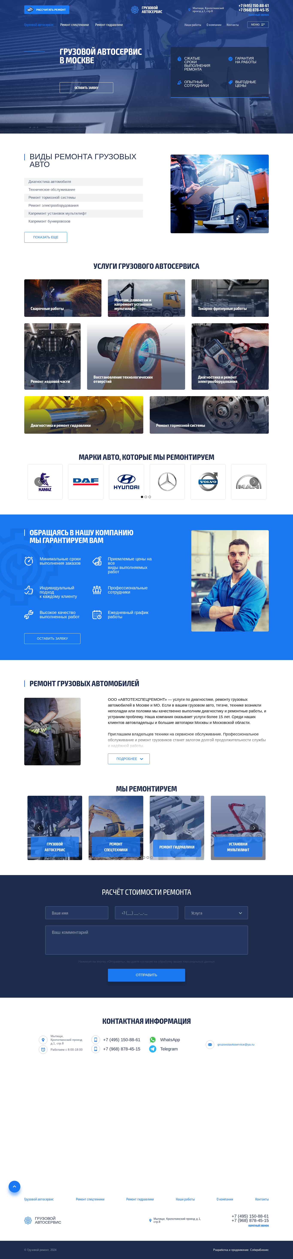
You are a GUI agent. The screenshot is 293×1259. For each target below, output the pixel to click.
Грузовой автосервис (39, 24)
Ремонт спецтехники (74, 24)
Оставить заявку (86, 88)
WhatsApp (170, 1039)
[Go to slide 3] (149, 497)
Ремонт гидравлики (109, 24)
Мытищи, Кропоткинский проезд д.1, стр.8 (208, 10)
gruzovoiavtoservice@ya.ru (235, 1044)
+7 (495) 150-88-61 (254, 5)
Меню (255, 24)
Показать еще (45, 237)
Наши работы (192, 24)
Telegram (169, 1049)
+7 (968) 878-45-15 (254, 10)
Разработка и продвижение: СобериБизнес (241, 1249)
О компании (214, 24)
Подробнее (126, 759)
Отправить (146, 975)
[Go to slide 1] (142, 497)
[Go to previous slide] (39, 481)
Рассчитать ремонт (51, 9)
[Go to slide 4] (151, 857)
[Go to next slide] (254, 481)
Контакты (233, 24)
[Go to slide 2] (146, 497)
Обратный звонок (258, 15)
